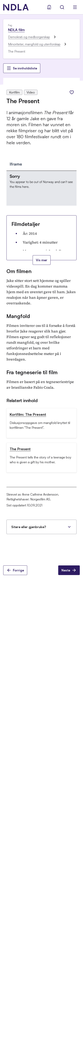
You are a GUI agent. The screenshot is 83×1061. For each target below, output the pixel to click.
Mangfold (18, 316)
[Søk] (62, 7)
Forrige (18, 570)
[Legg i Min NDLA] (72, 92)
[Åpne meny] (75, 7)
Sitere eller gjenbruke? (28, 527)
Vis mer (41, 260)
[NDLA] (16, 7)
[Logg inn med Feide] (49, 7)
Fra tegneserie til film (32, 372)
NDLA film (16, 29)
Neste (65, 570)
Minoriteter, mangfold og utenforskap (34, 44)
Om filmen (19, 271)
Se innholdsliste (25, 68)
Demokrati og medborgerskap (29, 37)
